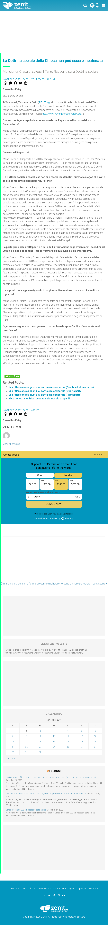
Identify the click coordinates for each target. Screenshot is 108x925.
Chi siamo (15, 888)
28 (13, 752)
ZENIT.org (44, 102)
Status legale (68, 888)
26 (81, 747)
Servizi (56, 888)
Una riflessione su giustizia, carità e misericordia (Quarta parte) (45, 390)
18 (68, 741)
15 (26, 741)
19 (81, 741)
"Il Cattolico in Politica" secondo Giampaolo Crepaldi (39, 398)
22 (26, 747)
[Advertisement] (54, 32)
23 (40, 747)
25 (68, 747)
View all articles (11, 443)
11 (68, 736)
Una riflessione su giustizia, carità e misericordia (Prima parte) (44, 394)
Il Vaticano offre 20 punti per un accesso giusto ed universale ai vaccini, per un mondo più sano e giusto (51, 777)
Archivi (51, 79)
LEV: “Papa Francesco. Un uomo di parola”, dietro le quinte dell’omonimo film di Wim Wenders (47, 793)
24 (54, 747)
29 (26, 752)
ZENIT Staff (37, 79)
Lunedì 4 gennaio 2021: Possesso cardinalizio (26, 810)
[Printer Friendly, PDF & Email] (12, 376)
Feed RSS (55, 771)
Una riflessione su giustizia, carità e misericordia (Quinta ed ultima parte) (51, 387)
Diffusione (32, 888)
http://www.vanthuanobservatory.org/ (62, 113)
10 (54, 736)
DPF (24, 888)
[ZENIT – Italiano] (30, 5)
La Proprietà (45, 888)
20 (95, 741)
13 (95, 736)
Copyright (81, 888)
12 (81, 736)
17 (54, 741)
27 (95, 747)
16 (40, 741)
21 (13, 747)
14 (13, 741)
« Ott (7, 758)
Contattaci (93, 888)
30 (40, 752)
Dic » (13, 758)
